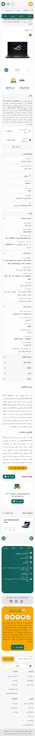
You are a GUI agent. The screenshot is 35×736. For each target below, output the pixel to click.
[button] (13, 147)
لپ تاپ (18, 10)
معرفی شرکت (30, 680)
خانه (32, 10)
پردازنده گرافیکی (26, 357)
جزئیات (21, 16)
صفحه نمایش (27, 363)
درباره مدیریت (30, 685)
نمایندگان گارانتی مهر (28, 725)
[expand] (5, 357)
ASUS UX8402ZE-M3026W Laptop (11, 521)
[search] (13, 4)
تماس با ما (15, 703)
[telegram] (16, 601)
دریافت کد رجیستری (28, 703)
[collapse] (5, 218)
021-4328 (25, 563)
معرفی (30, 16)
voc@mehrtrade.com (21, 554)
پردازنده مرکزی (27, 307)
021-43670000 (24, 558)
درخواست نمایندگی (13, 676)
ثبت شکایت (15, 685)
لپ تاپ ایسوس (9, 10)
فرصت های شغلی (13, 689)
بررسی (13, 16)
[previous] (29, 70)
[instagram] (11, 601)
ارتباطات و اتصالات (26, 218)
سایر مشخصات (27, 253)
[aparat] (21, 601)
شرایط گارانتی (30, 712)
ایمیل (30, 656)
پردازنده (29, 379)
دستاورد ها (30, 676)
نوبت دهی (30, 708)
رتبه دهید (9, 131)
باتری (29, 373)
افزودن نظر (10, 477)
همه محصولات (8, 513)
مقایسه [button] (17, 147)
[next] (6, 70)
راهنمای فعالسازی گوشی (12, 693)
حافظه (29, 368)
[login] (8, 4)
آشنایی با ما (19, 647)
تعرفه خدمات (30, 721)
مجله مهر (15, 712)
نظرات (5, 16)
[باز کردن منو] (3, 4)
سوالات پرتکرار (14, 708)
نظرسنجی (15, 680)
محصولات (26, 10)
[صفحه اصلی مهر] (31, 4)
